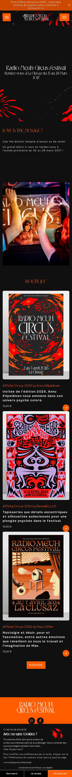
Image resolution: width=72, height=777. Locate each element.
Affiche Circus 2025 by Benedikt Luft (29, 506)
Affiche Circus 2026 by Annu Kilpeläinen (31, 385)
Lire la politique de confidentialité (17, 762)
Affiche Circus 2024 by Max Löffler (28, 627)
